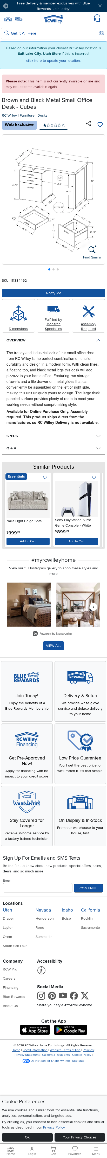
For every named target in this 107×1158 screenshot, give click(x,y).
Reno (40, 927)
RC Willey (9, 115)
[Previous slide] (8, 203)
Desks (42, 115)
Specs (12, 436)
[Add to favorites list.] (45, 477)
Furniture (27, 115)
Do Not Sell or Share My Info (50, 1061)
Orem (7, 936)
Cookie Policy (81, 1055)
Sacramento (90, 927)
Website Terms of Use (65, 1050)
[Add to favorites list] (100, 125)
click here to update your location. (53, 60)
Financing (10, 987)
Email (7, 880)
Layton (8, 927)
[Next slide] (99, 203)
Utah (7, 910)
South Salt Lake (15, 946)
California (90, 910)
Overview (15, 340)
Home (16, 1050)
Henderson (45, 918)
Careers (9, 978)
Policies (88, 1050)
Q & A (11, 448)
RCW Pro (10, 969)
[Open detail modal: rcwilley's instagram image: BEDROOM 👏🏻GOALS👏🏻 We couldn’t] (78, 605)
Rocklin (87, 918)
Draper (8, 918)
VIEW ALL (53, 645)
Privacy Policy (54, 1127)
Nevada (43, 910)
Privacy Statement (27, 1055)
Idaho (67, 910)
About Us (10, 1006)
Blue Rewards (14, 996)
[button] (21, 6)
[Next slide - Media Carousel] (93, 607)
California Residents (56, 1055)
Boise (66, 918)
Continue (88, 888)
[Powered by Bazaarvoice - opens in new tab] (52, 634)
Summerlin (44, 936)
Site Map (78, 1061)
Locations (13, 903)
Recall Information (35, 1050)
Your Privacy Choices (80, 1137)
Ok (27, 1137)
